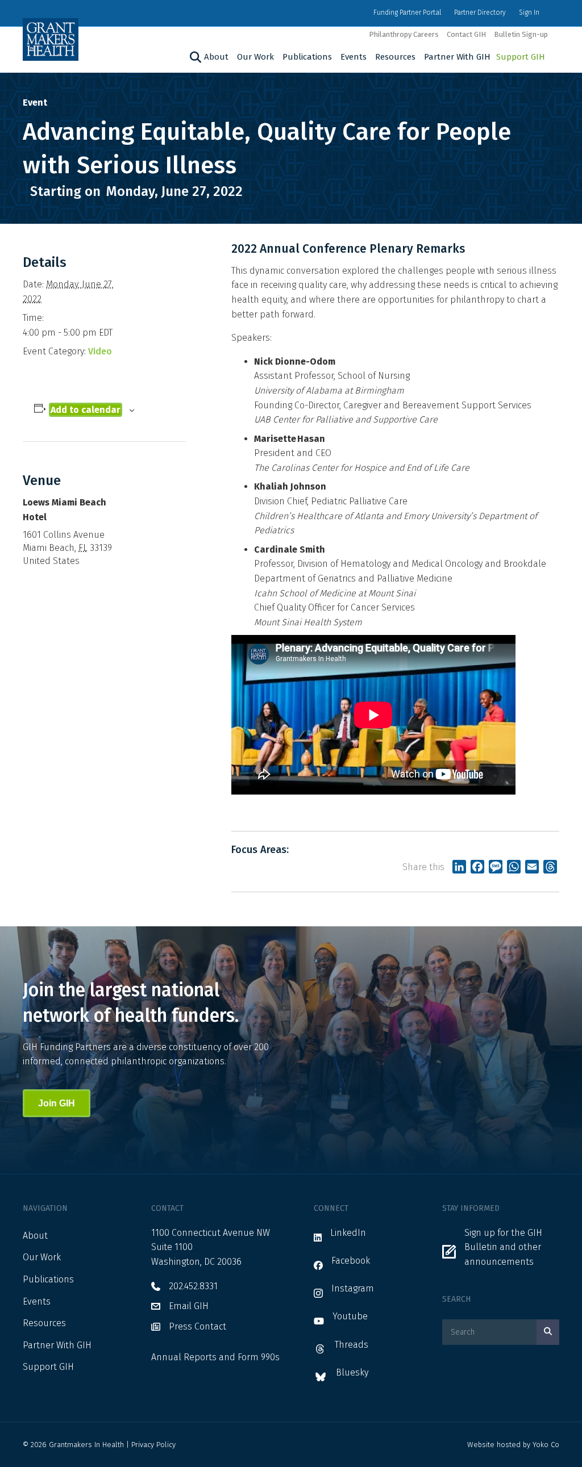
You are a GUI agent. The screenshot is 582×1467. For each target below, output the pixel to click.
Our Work (255, 57)
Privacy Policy (153, 1444)
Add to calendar (85, 409)
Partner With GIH (457, 57)
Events (353, 57)
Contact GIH (466, 34)
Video (100, 351)
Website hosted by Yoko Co (513, 1444)
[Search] (194, 57)
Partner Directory (480, 12)
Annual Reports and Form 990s (215, 1357)
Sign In (529, 12)
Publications (307, 57)
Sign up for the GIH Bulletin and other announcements (503, 1247)
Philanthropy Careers (404, 34)
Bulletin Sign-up (521, 34)
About (216, 57)
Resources (395, 57)
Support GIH (520, 57)
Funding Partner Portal (407, 12)
